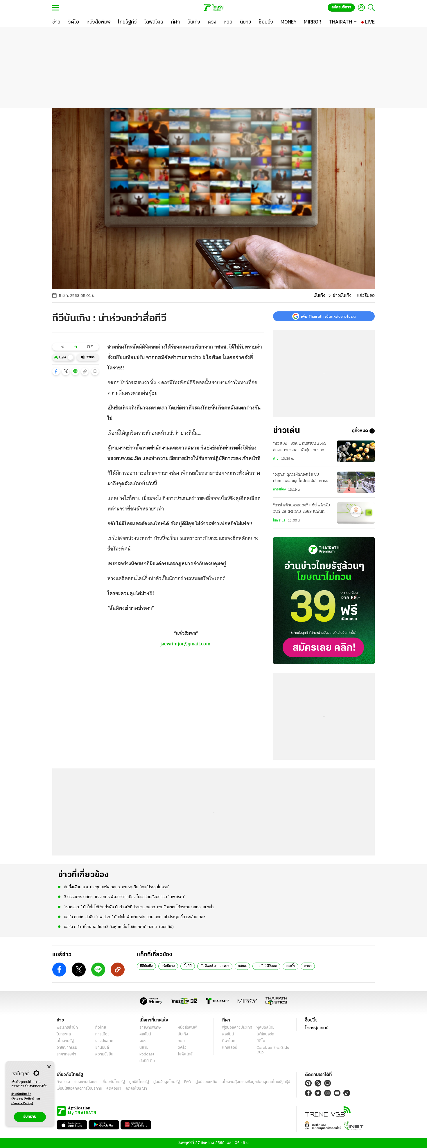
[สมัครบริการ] (324, 600)
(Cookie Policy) (22, 1103)
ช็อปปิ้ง (311, 1020)
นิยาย (143, 1048)
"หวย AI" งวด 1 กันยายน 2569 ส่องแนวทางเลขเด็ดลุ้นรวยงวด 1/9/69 (299, 447)
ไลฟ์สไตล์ (185, 1054)
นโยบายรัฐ (65, 1041)
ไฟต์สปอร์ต (265, 1034)
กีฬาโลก (228, 1041)
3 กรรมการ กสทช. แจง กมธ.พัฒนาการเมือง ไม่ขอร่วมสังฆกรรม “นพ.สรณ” (124, 897)
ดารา (308, 966)
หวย (181, 1041)
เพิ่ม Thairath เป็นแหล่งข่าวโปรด (328, 316)
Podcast (146, 1054)
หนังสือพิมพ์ (187, 1028)
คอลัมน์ (145, 1034)
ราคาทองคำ (66, 1054)
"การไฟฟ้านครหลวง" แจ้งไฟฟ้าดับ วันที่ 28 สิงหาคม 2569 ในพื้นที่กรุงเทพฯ (301, 509)
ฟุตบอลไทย (265, 1028)
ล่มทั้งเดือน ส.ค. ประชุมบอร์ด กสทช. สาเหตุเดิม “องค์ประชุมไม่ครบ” (117, 887)
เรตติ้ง (290, 966)
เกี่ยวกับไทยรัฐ (113, 1082)
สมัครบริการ (341, 7)
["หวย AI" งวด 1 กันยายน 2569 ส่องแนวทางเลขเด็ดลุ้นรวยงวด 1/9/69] (356, 451)
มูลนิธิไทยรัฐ (139, 1082)
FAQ (187, 1082)
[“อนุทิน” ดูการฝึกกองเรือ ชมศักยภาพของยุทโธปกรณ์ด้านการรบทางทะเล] (356, 482)
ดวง (142, 1041)
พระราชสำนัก (67, 1028)
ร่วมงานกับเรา (85, 1082)
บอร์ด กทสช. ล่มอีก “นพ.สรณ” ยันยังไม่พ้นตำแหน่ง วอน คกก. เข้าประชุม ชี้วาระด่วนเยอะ (134, 917)
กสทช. (242, 966)
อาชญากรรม (67, 1048)
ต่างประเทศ (104, 1041)
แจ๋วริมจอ (168, 966)
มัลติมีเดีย (147, 1061)
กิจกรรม (63, 1082)
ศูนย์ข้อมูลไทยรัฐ (166, 1082)
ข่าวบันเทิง (342, 295)
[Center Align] (49, 1067)
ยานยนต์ (102, 1048)
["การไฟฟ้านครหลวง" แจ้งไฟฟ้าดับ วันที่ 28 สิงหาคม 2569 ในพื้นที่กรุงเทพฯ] (356, 513)
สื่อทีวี (188, 966)
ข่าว (276, 459)
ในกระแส (279, 520)
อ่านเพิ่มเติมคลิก (23, 1096)
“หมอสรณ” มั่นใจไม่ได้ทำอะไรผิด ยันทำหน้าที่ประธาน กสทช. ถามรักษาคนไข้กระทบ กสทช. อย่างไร (139, 907)
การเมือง (279, 489)
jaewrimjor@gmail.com (185, 643)
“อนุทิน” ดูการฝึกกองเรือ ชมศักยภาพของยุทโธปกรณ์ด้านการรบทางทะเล (302, 478)
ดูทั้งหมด (360, 431)
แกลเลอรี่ (229, 1048)
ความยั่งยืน (104, 1054)
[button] (56, 371)
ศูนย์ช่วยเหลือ (206, 1082)
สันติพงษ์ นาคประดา (214, 966)
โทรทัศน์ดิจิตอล (266, 966)
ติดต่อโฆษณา (136, 1088)
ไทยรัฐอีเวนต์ (317, 1028)
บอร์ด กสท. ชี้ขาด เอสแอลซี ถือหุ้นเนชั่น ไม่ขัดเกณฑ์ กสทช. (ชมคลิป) (119, 927)
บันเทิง (319, 295)
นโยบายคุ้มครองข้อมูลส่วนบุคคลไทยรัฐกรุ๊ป (256, 1082)
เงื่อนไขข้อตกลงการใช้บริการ (79, 1088)
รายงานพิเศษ (150, 1028)
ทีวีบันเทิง (146, 966)
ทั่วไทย (100, 1028)
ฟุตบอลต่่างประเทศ (237, 1028)
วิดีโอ (182, 1048)
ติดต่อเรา (113, 1088)
